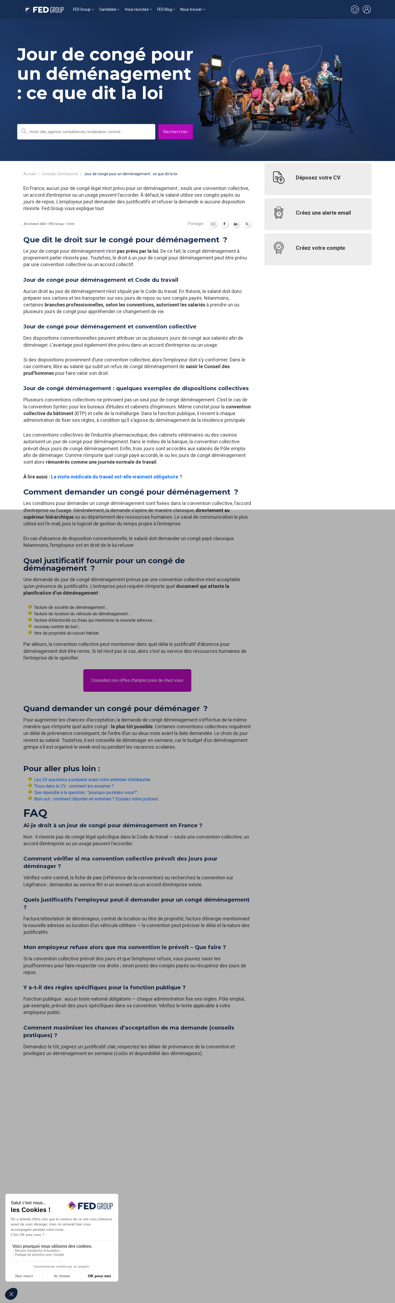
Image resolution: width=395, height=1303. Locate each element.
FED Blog (164, 9)
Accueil (29, 174)
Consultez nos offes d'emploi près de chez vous (137, 680)
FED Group (82, 9)
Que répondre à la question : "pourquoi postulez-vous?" (85, 792)
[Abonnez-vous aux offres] (355, 9)
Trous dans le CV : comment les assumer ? (74, 786)
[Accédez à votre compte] (367, 9)
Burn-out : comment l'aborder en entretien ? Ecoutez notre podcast (96, 798)
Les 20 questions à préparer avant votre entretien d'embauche (92, 779)
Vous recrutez (137, 9)
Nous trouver (191, 9)
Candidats (107, 9)
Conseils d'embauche (60, 174)
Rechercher (175, 131)
